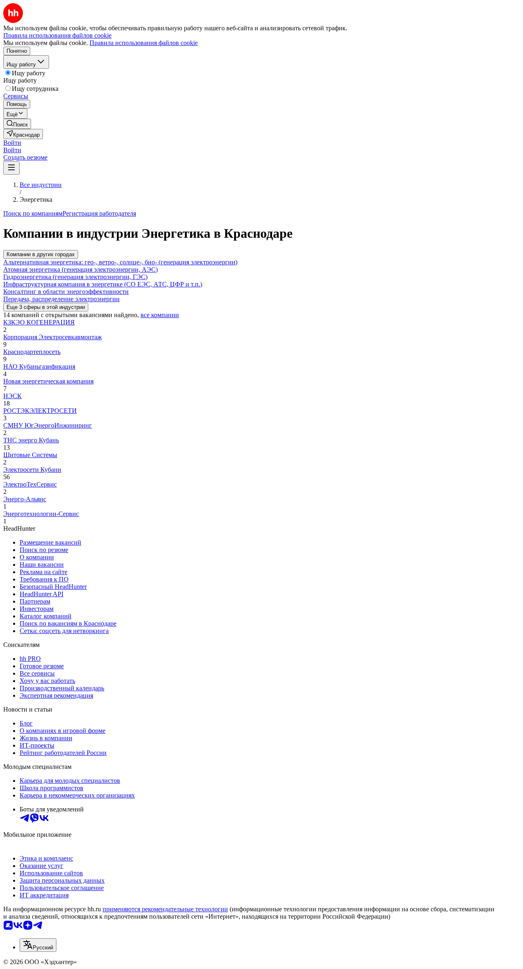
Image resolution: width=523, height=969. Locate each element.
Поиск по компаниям (33, 213)
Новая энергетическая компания (48, 381)
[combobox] (38, 945)
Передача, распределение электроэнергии (61, 298)
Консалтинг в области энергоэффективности (66, 291)
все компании (160, 314)
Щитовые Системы (30, 454)
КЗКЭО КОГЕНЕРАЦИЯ (39, 322)
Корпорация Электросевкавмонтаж (52, 337)
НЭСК (12, 395)
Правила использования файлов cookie (143, 42)
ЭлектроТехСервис (30, 484)
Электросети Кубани (32, 469)
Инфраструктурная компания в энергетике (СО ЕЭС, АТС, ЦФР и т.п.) (102, 284)
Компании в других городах (41, 254)
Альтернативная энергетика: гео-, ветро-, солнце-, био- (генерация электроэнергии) (120, 262)
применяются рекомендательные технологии (165, 909)
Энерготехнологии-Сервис (41, 513)
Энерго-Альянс (24, 499)
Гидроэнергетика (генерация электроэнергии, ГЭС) (75, 276)
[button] (12, 142)
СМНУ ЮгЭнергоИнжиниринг (47, 425)
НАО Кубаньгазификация (39, 366)
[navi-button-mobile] (11, 168)
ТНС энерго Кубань (31, 440)
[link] (17, 124)
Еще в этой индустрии (46, 307)
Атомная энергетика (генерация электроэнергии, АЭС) (80, 269)
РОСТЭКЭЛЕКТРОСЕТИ (40, 410)
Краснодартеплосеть (31, 351)
